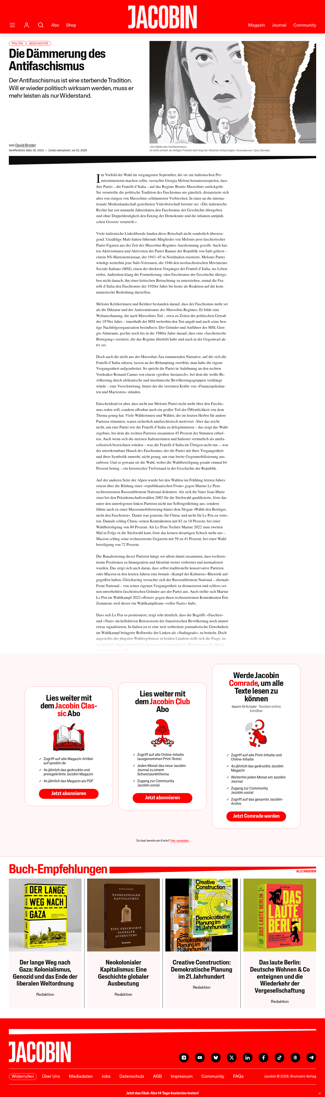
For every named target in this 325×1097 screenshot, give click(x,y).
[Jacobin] (162, 17)
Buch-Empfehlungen (58, 870)
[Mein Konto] (26, 25)
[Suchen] (40, 25)
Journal (279, 25)
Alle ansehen (306, 871)
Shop (71, 25)
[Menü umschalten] (12, 25)
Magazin (256, 25)
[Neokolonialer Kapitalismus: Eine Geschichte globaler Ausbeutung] (123, 915)
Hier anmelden (179, 840)
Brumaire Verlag (303, 1076)
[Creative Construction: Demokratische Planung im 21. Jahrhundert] (201, 915)
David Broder (25, 145)
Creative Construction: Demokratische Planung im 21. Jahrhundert (201, 970)
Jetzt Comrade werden (256, 816)
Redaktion (45, 995)
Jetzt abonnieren (68, 793)
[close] (319, 1093)
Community (304, 25)
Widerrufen (23, 1076)
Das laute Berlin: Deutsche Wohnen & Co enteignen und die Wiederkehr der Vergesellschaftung (280, 977)
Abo (55, 25)
